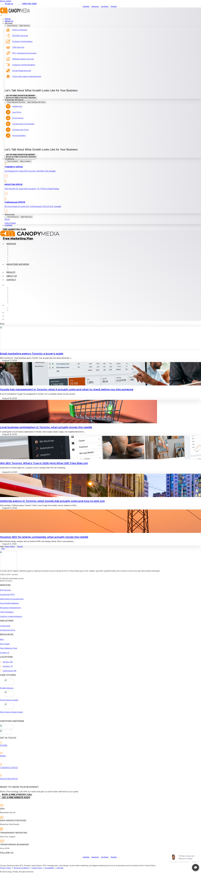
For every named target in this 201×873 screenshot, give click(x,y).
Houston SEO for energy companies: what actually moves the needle (44, 536)
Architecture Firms (17, 267)
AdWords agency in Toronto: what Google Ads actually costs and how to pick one (52, 500)
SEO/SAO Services (17, 249)
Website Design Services (19, 255)
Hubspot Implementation (20, 257)
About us (11, 276)
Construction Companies (19, 269)
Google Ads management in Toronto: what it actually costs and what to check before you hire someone (66, 389)
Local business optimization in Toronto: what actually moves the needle (46, 427)
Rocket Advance (6, 688)
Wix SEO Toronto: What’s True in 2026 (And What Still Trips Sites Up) (44, 463)
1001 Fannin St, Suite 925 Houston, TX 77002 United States (24, 782)
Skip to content (5, 1)
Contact (11, 280)
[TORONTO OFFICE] (1, 765)
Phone (3, 745)
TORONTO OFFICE (9, 768)
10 (20, 546)
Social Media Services (18, 259)
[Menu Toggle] (1, 15)
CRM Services (15, 251)
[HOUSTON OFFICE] (1, 776)
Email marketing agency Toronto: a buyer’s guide (31, 353)
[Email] (1, 753)
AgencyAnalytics (16, 247)
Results (10, 272)
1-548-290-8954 (6, 749)
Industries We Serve (17, 264)
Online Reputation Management (23, 261)
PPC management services (20, 253)
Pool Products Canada (9, 700)
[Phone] (1, 743)
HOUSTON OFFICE (9, 779)
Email (3, 756)
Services (11, 244)
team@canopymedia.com (12, 760)
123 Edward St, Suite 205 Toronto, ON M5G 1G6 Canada (22, 772)
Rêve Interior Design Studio (11, 712)
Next (3, 549)
